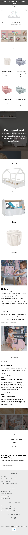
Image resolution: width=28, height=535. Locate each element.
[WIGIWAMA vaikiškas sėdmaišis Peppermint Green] (21, 89)
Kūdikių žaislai (7, 366)
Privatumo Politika (5, 498)
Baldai (14, 192)
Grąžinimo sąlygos (5, 495)
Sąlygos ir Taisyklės (5, 491)
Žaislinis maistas (8, 397)
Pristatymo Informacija (6, 493)
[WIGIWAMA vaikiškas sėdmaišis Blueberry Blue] (21, 61)
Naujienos (14, 252)
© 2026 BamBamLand (6, 526)
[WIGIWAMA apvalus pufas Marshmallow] (7, 61)
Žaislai (14, 222)
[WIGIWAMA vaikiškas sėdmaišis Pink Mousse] (7, 89)
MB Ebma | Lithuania (22, 526)
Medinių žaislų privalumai (12, 380)
